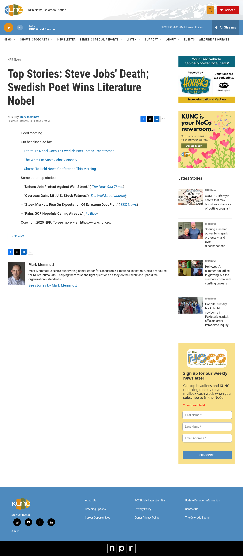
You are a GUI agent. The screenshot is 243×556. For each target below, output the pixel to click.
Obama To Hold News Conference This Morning (60, 169)
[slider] (26, 27)
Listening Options (95, 509)
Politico (91, 213)
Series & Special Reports (99, 39)
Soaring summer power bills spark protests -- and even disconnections (216, 237)
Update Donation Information (202, 500)
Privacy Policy (143, 509)
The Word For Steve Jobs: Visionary (50, 160)
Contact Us (191, 509)
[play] (9, 27)
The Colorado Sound (197, 517)
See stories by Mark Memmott (52, 285)
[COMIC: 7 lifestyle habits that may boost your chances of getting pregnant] (190, 197)
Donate (229, 10)
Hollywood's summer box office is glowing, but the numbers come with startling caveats (218, 275)
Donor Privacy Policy (147, 517)
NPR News (14, 59)
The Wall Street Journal (107, 196)
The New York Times (107, 187)
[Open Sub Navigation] (14, 39)
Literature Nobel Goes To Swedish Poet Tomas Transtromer (69, 151)
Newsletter (66, 39)
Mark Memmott (29, 117)
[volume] (20, 27)
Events (189, 39)
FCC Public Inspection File (150, 500)
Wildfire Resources (214, 39)
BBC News (129, 205)
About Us (90, 500)
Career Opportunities (97, 517)
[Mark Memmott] (16, 273)
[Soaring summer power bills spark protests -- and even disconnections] (190, 230)
